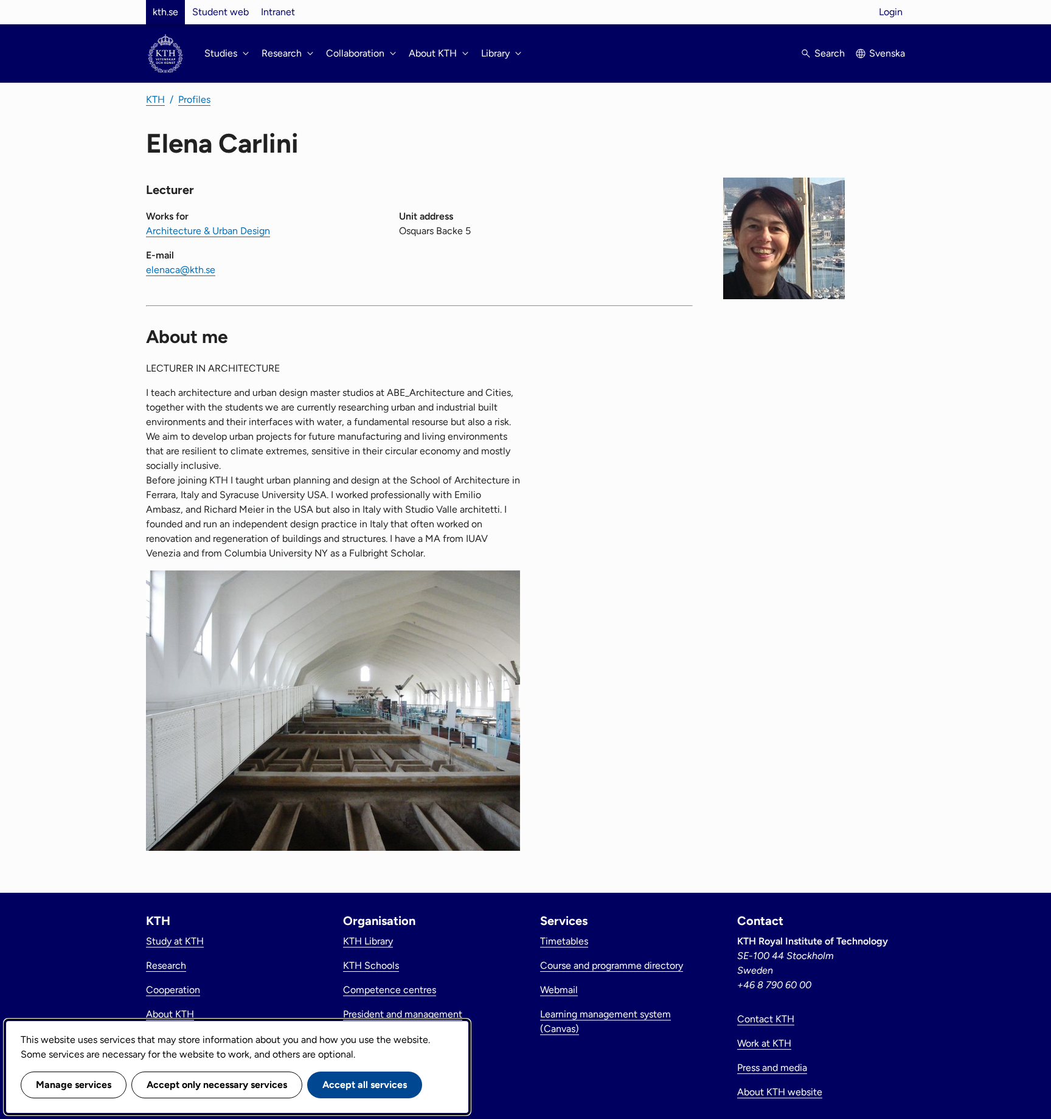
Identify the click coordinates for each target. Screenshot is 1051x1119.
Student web (220, 12)
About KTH (170, 1014)
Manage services (73, 1084)
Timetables (564, 941)
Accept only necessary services (217, 1084)
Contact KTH (765, 1019)
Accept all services (364, 1084)
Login (891, 12)
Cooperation (173, 990)
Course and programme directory (611, 965)
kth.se (165, 12)
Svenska (887, 53)
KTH (155, 99)
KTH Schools (371, 965)
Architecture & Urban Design (208, 231)
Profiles (194, 99)
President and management (402, 1014)
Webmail (559, 990)
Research (166, 965)
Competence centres (389, 990)
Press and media (772, 1067)
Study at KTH (175, 941)
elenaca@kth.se (180, 269)
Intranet (278, 12)
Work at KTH (764, 1043)
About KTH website (779, 1092)
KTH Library (368, 941)
